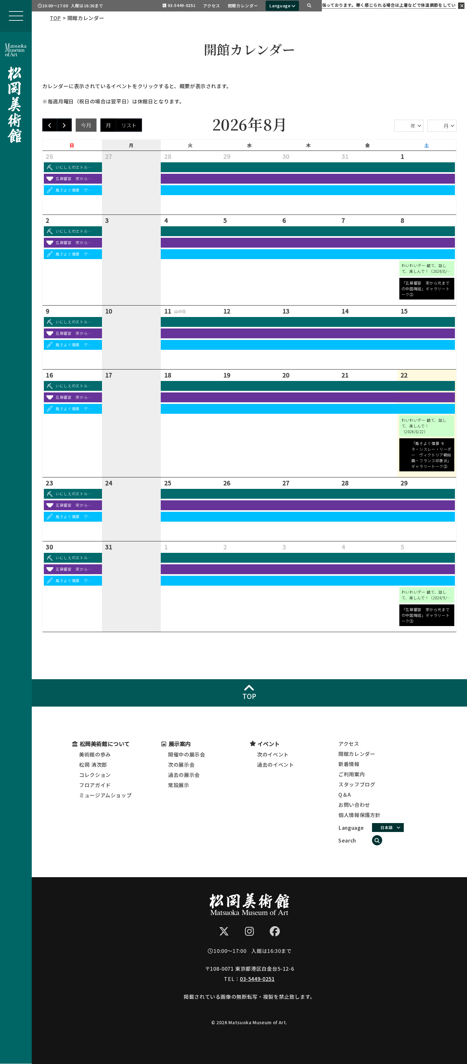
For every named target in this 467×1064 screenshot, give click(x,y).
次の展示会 (181, 764)
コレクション (95, 775)
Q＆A (344, 794)
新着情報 (349, 764)
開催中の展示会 (186, 754)
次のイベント (273, 754)
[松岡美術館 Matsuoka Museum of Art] (16, 88)
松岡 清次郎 (93, 764)
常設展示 (178, 785)
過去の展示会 (184, 775)
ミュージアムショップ (105, 795)
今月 (86, 125)
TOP (55, 18)
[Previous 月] (49, 124)
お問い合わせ (354, 804)
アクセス (211, 6)
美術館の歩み (95, 754)
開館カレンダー (243, 6)
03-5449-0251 (182, 5)
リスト (129, 125)
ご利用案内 (351, 774)
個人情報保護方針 (359, 815)
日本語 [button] (387, 827)
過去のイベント (275, 764)
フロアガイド (95, 785)
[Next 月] (64, 124)
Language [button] (279, 6)
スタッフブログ (356, 784)
